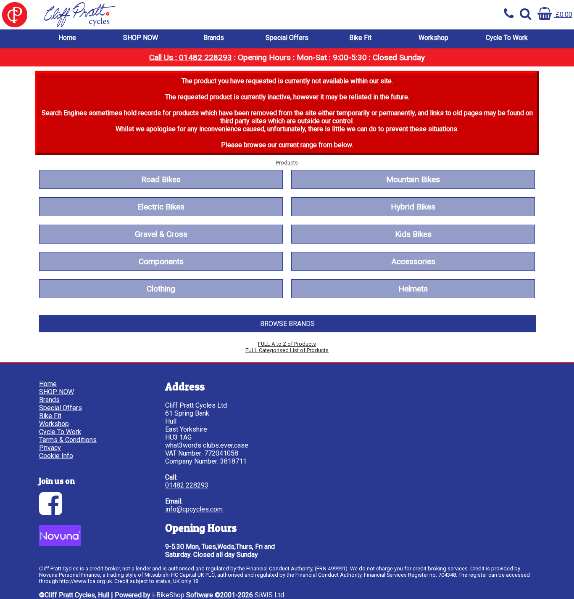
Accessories (413, 261)
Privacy (50, 448)
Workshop (433, 38)
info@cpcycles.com (194, 509)
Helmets (413, 289)
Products (287, 162)
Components (161, 261)
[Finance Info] (60, 544)
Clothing (161, 289)
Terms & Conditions (68, 440)
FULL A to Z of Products (287, 344)
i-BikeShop (168, 595)
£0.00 (563, 15)
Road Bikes (161, 179)
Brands (213, 38)
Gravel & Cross (161, 234)
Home (67, 38)
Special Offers (287, 38)
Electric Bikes (160, 207)
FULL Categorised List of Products (287, 350)
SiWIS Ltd (269, 595)
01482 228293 (186, 485)
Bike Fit (360, 38)
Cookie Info (56, 456)
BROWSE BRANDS (287, 324)
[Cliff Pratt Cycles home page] (143, 14)
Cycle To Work (507, 38)
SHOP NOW (140, 38)
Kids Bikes (413, 234)
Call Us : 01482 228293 (190, 57)
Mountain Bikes (413, 179)
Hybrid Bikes (413, 207)
